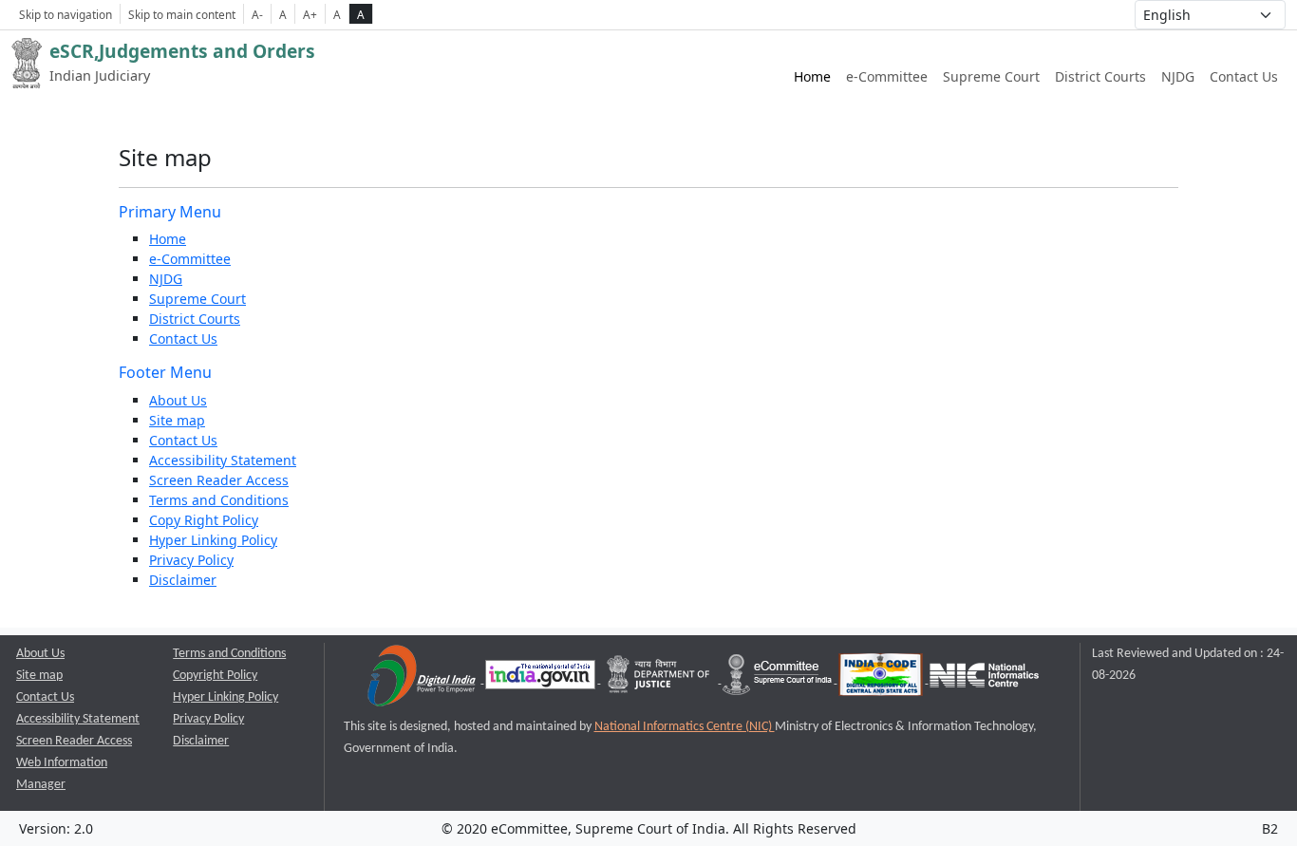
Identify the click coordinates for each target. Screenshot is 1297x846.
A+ (310, 14)
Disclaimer (182, 580)
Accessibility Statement (222, 460)
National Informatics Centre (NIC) (684, 727)
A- (257, 14)
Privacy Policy (191, 560)
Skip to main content (181, 14)
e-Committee (887, 76)
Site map (177, 420)
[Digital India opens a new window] (423, 679)
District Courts (1100, 76)
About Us (178, 400)
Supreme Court (991, 76)
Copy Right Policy (203, 520)
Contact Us (1244, 76)
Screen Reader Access (219, 480)
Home (812, 76)
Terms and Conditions (219, 500)
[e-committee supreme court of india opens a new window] (778, 679)
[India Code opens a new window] (882, 679)
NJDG (1177, 76)
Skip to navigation (65, 14)
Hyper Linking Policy (213, 540)
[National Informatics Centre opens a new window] (984, 679)
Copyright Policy (215, 675)
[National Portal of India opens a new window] (541, 679)
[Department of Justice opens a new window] (660, 679)
